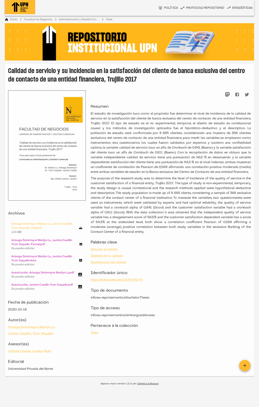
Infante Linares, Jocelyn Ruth (29, 351)
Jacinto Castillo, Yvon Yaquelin (30, 333)
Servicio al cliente (104, 249)
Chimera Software (148, 384)
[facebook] (237, 94)
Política (171, 7)
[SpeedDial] (245, 365)
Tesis (109, 19)
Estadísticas (242, 7)
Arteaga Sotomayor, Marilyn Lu (31, 327)
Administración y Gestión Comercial (79, 19)
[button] (47, 244)
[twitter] (247, 94)
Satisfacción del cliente (108, 262)
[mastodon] (227, 94)
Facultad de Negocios (38, 19)
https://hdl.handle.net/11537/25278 (116, 280)
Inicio (13, 19)
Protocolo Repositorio (205, 7)
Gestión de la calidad (107, 255)
